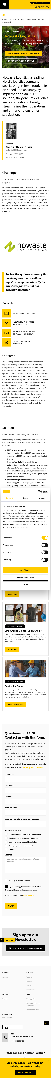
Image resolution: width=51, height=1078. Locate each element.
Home (4, 20)
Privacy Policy (28, 895)
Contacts (29, 985)
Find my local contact (33, 767)
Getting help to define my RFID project (24, 838)
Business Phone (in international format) (22, 819)
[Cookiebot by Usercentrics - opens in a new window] (38, 491)
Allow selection (25, 577)
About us (29, 977)
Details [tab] (25, 498)
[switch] (45, 545)
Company (8, 797)
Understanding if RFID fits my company (25, 834)
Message (8, 855)
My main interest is (13, 830)
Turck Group (30, 990)
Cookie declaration (32, 1010)
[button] (15, 626)
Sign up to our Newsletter (19, 881)
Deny (25, 585)
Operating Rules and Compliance (33, 1004)
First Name (9, 774)
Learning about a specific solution (23, 842)
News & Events (7, 1017)
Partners (29, 981)
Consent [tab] (9, 498)
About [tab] (41, 498)
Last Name (9, 785)
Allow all (25, 570)
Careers (5, 977)
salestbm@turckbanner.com (18, 157)
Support (5, 999)
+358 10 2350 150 (17, 1041)
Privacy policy (30, 999)
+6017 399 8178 (16, 154)
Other (11, 850)
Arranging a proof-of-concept (21, 846)
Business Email (11, 808)
